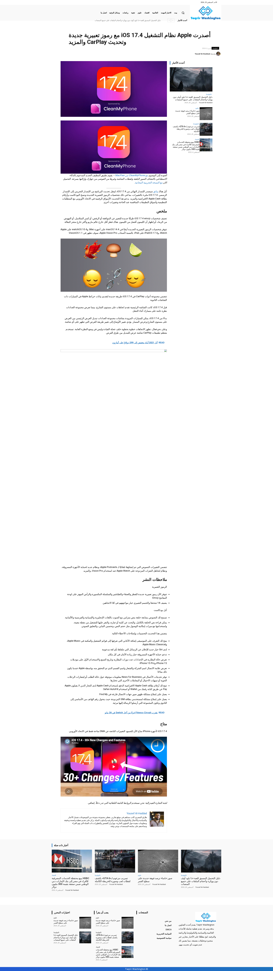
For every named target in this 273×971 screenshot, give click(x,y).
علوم (197, 108)
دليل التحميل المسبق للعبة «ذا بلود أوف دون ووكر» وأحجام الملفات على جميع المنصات (192, 98)
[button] (183, 13)
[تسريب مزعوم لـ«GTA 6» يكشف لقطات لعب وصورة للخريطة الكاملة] (206, 129)
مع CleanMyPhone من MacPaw (131, 175)
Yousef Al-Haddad (202, 54)
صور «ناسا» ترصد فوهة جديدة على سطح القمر (143, 20)
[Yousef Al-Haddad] (218, 54)
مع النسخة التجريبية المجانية (149, 182)
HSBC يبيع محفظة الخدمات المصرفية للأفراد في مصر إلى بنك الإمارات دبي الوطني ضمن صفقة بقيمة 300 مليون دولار (116, 20)
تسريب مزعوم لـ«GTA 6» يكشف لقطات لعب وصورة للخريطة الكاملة (186, 128)
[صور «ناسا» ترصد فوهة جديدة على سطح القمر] (206, 113)
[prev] (172, 20)
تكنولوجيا (215, 48)
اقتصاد (197, 139)
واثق (155, 191)
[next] (169, 20)
